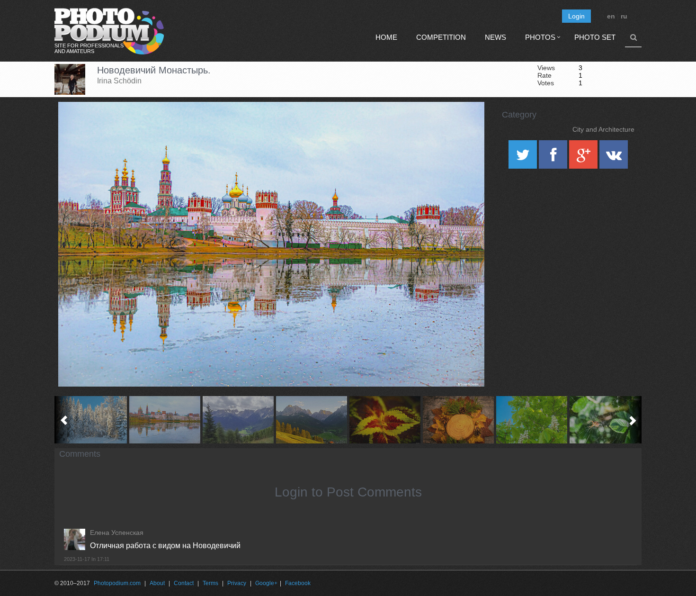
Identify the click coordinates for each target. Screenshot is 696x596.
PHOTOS (540, 37)
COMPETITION (441, 37)
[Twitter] (524, 158)
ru (624, 16)
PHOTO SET (595, 37)
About (157, 583)
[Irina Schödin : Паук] (605, 419)
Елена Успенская (116, 532)
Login (576, 16)
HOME (386, 37)
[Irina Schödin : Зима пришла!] (91, 419)
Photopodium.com (117, 583)
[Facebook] (554, 158)
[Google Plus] (584, 158)
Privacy (236, 583)
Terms (210, 583)
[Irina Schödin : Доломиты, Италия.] (238, 419)
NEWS (495, 37)
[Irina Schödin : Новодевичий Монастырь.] (164, 419)
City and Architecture (603, 129)
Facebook (298, 583)
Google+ (266, 583)
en (611, 16)
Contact (184, 583)
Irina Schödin (119, 81)
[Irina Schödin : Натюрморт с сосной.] (458, 419)
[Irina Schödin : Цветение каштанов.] (531, 419)
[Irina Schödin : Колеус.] (384, 419)
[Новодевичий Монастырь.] (465, 126)
